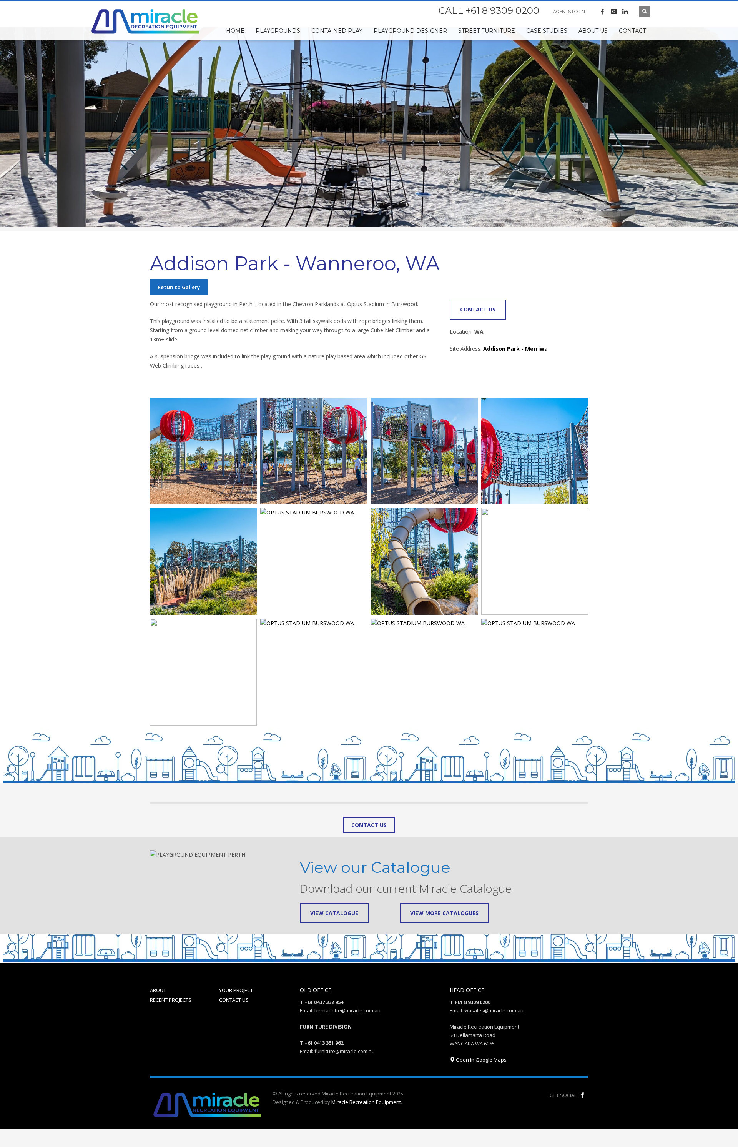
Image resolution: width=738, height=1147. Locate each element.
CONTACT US (234, 999)
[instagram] (614, 11)
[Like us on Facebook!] (582, 1095)
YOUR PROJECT (236, 990)
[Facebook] (602, 11)
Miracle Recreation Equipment (366, 1102)
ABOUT (158, 990)
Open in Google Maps (481, 1059)
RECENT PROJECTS (170, 999)
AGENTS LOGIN (569, 11)
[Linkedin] (625, 11)
